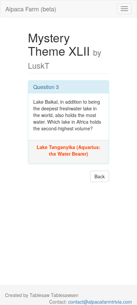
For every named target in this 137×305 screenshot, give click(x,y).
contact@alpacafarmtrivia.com (100, 301)
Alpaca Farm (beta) (30, 8)
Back (99, 176)
